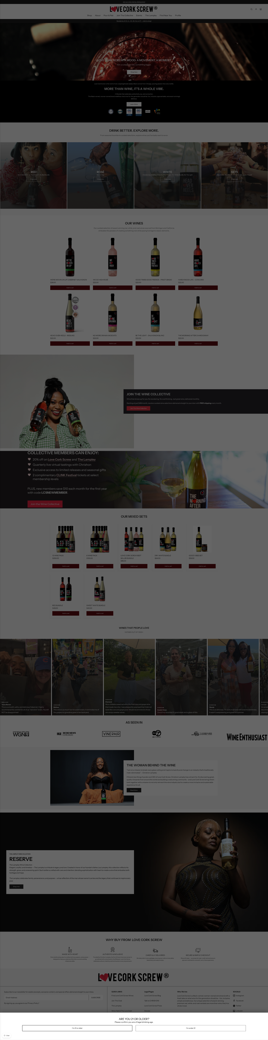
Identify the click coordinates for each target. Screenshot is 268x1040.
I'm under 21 (190, 1028)
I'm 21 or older (77, 1028)
